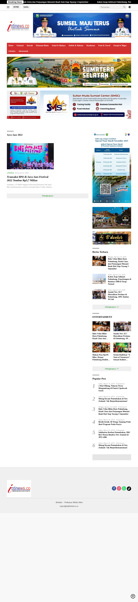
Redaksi (59, 502)
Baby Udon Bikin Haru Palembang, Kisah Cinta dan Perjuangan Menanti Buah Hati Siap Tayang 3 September (118, 264)
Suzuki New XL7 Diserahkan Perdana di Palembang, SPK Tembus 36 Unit (118, 295)
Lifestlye (11, 51)
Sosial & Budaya (58, 46)
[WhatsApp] (124, 488)
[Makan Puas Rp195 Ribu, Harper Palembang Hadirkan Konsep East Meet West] (101, 347)
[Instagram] (119, 488)
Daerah (30, 46)
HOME (16, 7)
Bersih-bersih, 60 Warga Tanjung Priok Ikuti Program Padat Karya (115, 423)
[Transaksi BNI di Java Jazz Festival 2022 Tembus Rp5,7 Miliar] (30, 156)
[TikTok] (129, 489)
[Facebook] (114, 488)
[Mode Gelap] (129, 7)
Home (10, 46)
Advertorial (23, 51)
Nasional (20, 46)
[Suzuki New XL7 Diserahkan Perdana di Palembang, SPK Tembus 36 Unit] (99, 294)
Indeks (26, 7)
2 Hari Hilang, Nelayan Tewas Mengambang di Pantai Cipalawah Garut (113, 388)
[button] (124, 7)
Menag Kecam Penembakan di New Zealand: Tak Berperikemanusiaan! (113, 400)
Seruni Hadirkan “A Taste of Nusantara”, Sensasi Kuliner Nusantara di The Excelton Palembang (121, 357)
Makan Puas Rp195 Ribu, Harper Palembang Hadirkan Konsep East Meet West (101, 357)
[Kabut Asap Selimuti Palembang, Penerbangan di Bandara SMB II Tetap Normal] (99, 279)
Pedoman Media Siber (74, 502)
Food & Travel (104, 46)
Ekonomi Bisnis (42, 46)
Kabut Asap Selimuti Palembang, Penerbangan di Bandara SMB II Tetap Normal (119, 280)
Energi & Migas (119, 46)
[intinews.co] (18, 26)
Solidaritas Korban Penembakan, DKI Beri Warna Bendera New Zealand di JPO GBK (114, 434)
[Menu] (9, 7)
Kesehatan (91, 46)
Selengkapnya (47, 196)
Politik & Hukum (76, 46)
